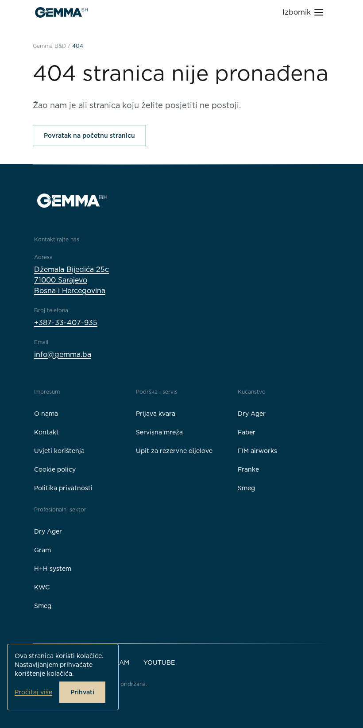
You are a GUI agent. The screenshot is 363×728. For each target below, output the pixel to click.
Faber (246, 432)
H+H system (52, 568)
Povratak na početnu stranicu (89, 135)
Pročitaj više (33, 692)
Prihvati (82, 692)
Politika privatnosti (63, 488)
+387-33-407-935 (65, 322)
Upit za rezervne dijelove (174, 450)
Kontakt (46, 432)
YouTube (159, 662)
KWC (42, 587)
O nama (46, 413)
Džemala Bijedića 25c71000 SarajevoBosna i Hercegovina (71, 280)
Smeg (246, 488)
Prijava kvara (155, 413)
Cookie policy (55, 469)
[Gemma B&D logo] (61, 12)
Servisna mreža (159, 432)
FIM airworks (257, 450)
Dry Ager (252, 413)
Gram (42, 550)
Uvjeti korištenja (59, 450)
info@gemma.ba (62, 354)
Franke (248, 469)
